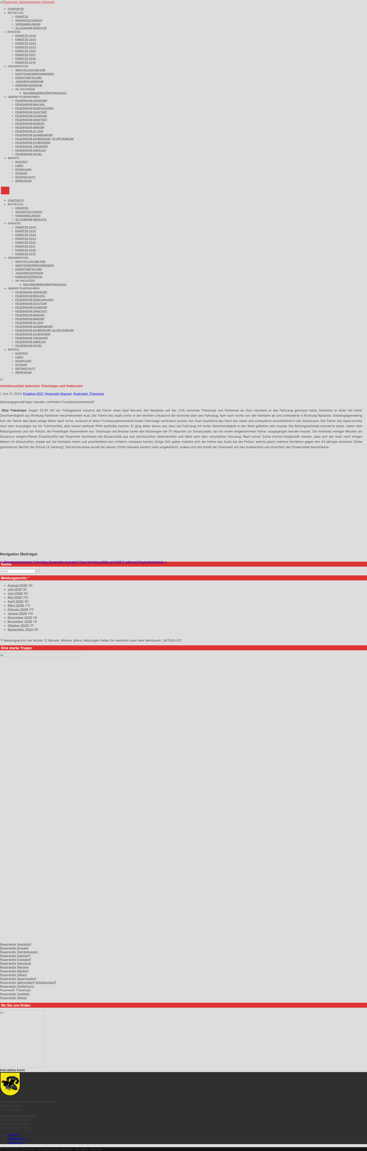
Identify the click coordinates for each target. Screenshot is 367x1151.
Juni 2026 (15, 593)
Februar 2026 (18, 609)
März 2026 (16, 605)
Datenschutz (25, 177)
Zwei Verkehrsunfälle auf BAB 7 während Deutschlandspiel (123, 562)
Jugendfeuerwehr (29, 81)
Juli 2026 (15, 589)
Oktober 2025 (18, 625)
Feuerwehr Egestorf (31, 112)
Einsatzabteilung (28, 77)
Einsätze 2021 (25, 54)
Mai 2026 (15, 597)
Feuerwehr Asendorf (31, 100)
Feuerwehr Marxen (29, 123)
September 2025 (20, 629)
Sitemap (21, 173)
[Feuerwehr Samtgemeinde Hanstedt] (27, 2)
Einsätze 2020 (25, 58)
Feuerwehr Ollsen (29, 131)
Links (19, 165)
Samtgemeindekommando (34, 73)
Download (23, 169)
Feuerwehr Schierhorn (32, 142)
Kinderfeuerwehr (28, 85)
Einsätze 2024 (25, 43)
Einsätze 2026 (25, 35)
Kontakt (21, 161)
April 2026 (16, 601)
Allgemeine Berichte (31, 28)
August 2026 (17, 585)
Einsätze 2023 (25, 47)
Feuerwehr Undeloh (30, 150)
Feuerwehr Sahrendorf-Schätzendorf (44, 138)
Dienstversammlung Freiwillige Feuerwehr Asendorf (39, 562)
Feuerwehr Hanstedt (31, 119)
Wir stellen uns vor (30, 70)
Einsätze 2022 (25, 51)
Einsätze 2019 (25, 62)
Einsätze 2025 (25, 39)
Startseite (16, 9)
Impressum (23, 181)
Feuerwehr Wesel (28, 154)
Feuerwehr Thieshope (31, 146)
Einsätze (21, 16)
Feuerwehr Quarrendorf (34, 135)
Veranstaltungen (28, 20)
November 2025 (20, 621)
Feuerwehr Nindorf (30, 127)
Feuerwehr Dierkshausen (34, 108)
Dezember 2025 (20, 617)
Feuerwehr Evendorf (31, 116)
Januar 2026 (17, 613)
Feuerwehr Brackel (30, 104)
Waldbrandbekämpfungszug (45, 93)
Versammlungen (27, 24)
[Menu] (5, 190)
